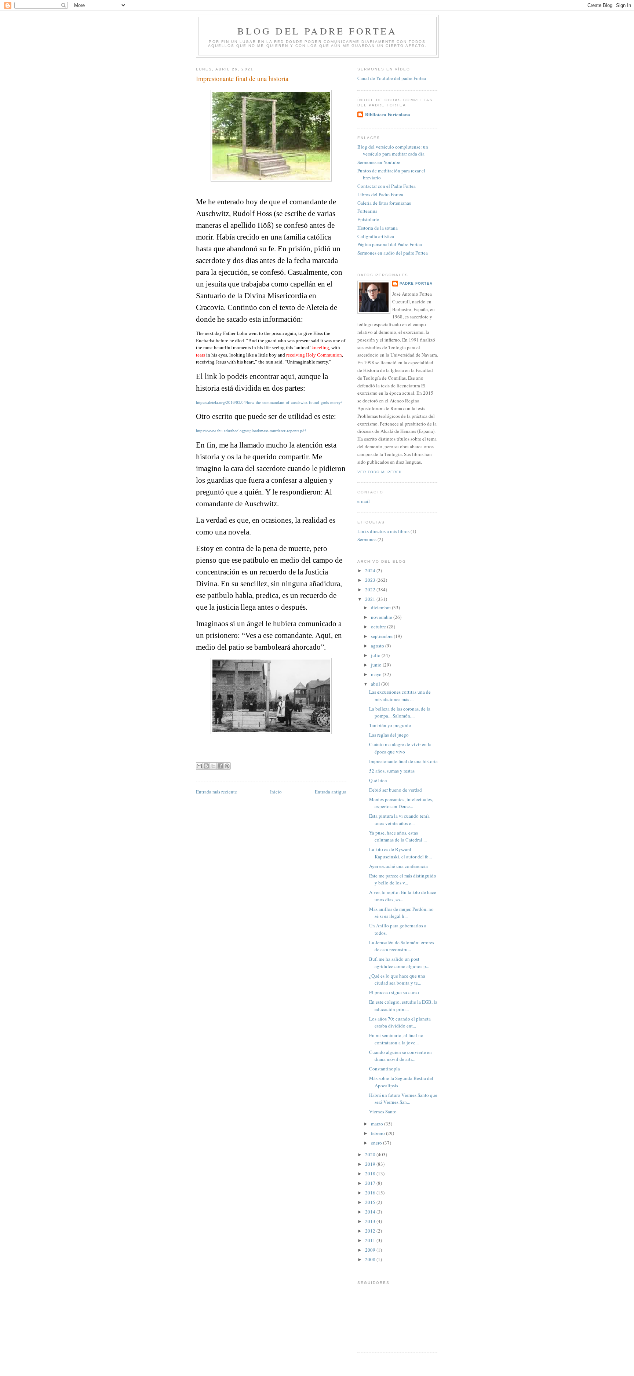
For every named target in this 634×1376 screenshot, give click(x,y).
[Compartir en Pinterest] (227, 766)
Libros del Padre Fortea (380, 194)
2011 (370, 1240)
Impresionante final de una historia (403, 761)
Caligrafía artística (375, 236)
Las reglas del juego (389, 734)
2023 (370, 580)
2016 (370, 1192)
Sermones (366, 539)
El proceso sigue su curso (394, 992)
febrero (378, 1133)
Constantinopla (384, 1068)
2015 (370, 1202)
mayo (377, 674)
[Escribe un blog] (206, 766)
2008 (370, 1259)
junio (377, 664)
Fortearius (367, 211)
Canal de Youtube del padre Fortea (391, 78)
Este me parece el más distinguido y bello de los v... (402, 879)
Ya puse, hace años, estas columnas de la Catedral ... (398, 836)
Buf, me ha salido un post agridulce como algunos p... (399, 963)
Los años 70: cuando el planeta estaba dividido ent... (400, 1022)
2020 (370, 1154)
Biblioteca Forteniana (387, 114)
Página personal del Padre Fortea (389, 244)
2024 (370, 570)
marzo (377, 1123)
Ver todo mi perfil (380, 472)
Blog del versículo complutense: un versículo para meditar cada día (392, 150)
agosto (378, 645)
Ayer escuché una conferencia (398, 866)
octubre (379, 626)
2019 (370, 1164)
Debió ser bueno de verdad (395, 789)
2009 (370, 1250)
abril (376, 683)
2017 (370, 1183)
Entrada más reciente (216, 791)
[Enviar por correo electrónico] (199, 766)
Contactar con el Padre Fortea (386, 186)
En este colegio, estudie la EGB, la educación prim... (403, 1005)
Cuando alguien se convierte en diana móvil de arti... (400, 1056)
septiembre (382, 636)
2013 (370, 1221)
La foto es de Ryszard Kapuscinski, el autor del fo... (400, 853)
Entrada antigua (330, 791)
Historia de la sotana (377, 228)
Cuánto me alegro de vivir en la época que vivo (400, 748)
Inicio (276, 791)
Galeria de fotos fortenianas (384, 203)
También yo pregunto (390, 725)
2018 (370, 1173)
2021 (370, 599)
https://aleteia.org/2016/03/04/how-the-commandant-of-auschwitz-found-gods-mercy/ (269, 403)
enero (377, 1142)
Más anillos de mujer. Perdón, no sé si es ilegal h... (401, 913)
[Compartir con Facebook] (220, 766)
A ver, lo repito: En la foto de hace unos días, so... (402, 896)
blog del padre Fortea (317, 31)
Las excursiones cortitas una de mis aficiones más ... (400, 695)
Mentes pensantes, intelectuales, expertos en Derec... (401, 803)
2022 (370, 589)
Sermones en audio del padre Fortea (392, 252)
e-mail (363, 501)
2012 (370, 1230)
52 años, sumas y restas (392, 770)
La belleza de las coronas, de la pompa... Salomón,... (399, 712)
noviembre (382, 617)
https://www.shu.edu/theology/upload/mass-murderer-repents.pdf (251, 431)
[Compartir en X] (213, 766)
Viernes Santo (383, 1111)
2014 (370, 1211)
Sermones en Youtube (378, 162)
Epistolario (368, 219)
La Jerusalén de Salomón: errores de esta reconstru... (401, 946)
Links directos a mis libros (383, 531)
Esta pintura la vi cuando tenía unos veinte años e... (399, 819)
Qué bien (378, 780)
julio (376, 655)
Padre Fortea (416, 283)
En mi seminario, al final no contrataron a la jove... (396, 1039)
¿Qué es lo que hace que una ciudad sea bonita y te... (397, 979)
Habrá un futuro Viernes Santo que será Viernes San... (403, 1099)
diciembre (381, 607)
